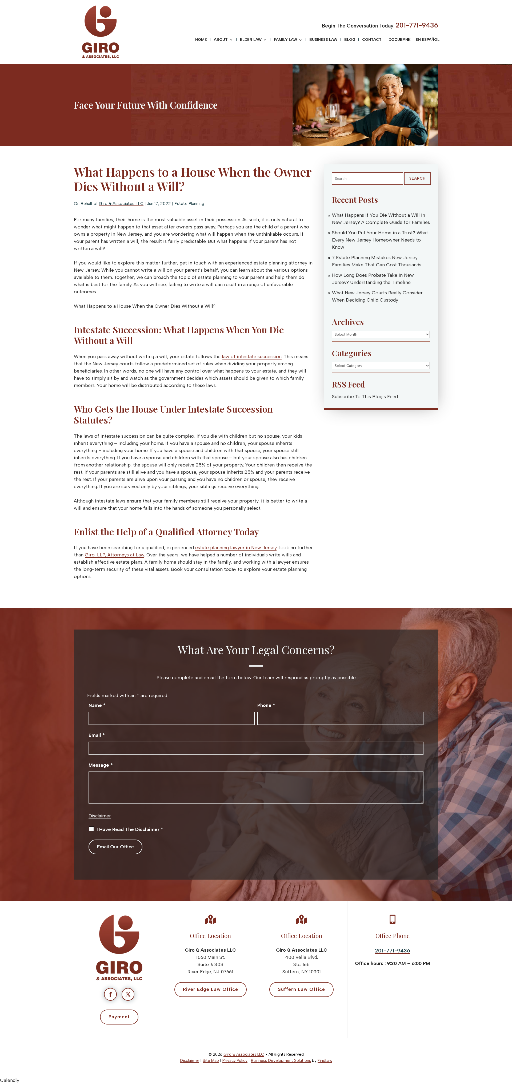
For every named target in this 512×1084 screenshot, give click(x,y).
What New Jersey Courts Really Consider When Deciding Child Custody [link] (377, 296)
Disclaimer (100, 815)
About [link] (221, 40)
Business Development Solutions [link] (281, 1060)
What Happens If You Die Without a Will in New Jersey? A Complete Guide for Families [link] (381, 218)
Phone (266, 705)
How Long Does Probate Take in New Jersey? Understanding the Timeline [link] (373, 278)
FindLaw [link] (325, 1060)
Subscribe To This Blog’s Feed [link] (365, 396)
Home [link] (201, 40)
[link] (100, 32)
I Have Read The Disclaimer (130, 829)
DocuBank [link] (400, 40)
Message (101, 765)
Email (97, 735)
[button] (506, 1045)
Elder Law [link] (251, 40)
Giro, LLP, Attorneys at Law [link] (114, 555)
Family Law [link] (285, 40)
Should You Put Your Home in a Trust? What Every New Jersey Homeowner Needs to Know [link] (380, 240)
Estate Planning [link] (189, 203)
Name (97, 705)
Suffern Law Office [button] (301, 989)
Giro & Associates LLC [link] (121, 203)
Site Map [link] (211, 1060)
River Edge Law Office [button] (210, 989)
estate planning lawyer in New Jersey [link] (236, 548)
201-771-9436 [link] (417, 25)
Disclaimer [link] (189, 1060)
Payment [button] (119, 1017)
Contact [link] (372, 40)
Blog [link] (349, 40)
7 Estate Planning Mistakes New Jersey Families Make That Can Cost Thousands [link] (376, 261)
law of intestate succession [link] (252, 356)
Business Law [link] (323, 40)
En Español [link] (427, 40)
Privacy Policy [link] (234, 1060)
